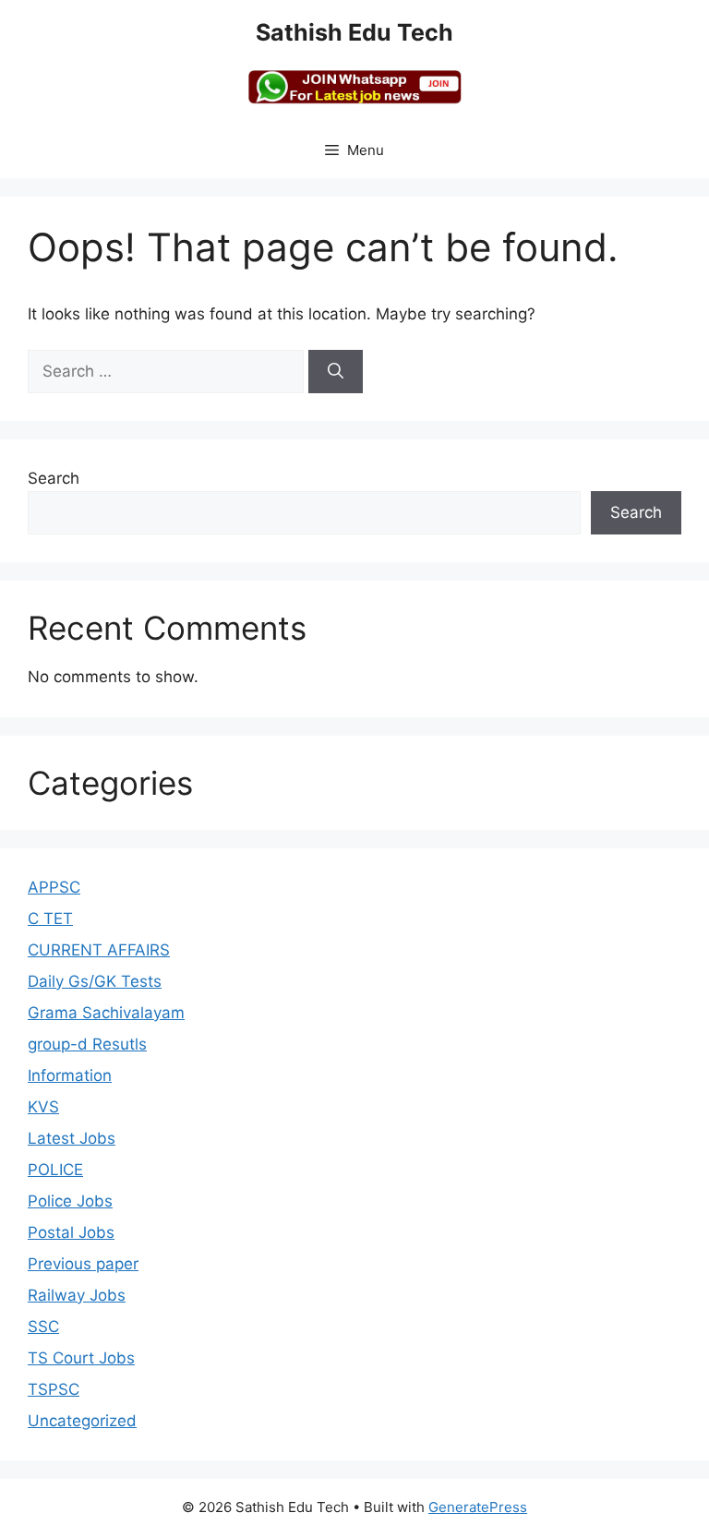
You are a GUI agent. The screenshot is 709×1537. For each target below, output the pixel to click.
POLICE (55, 1169)
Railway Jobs (77, 1295)
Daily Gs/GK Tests (95, 981)
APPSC (54, 887)
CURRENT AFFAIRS (99, 950)
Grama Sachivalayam (106, 1012)
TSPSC (53, 1389)
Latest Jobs (71, 1138)
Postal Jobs (71, 1232)
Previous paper (83, 1264)
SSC (43, 1326)
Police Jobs (70, 1201)
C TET (50, 918)
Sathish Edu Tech (354, 32)
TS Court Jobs (81, 1358)
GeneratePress (477, 1507)
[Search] (335, 372)
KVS (43, 1107)
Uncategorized (82, 1420)
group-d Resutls (87, 1044)
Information (70, 1075)
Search (53, 478)
